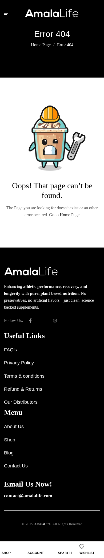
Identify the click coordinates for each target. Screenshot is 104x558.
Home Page (41, 44)
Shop (6, 553)
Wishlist (86, 553)
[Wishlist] (81, 546)
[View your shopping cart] (98, 13)
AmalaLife (42, 524)
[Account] (29, 546)
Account (35, 553)
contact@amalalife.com (28, 495)
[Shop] (4, 546)
